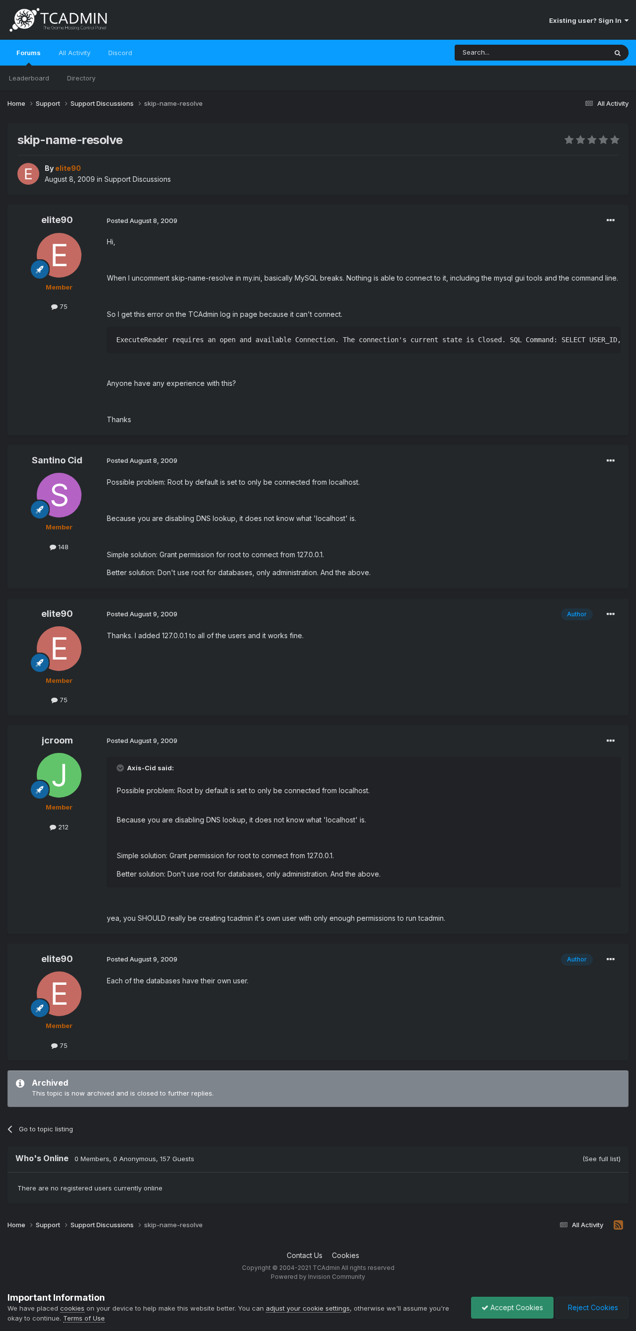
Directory (81, 78)
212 (62, 827)
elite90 (57, 220)
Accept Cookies (515, 1307)
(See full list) (601, 1159)
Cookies (345, 1255)
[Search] (618, 53)
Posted (142, 220)
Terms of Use (84, 1318)
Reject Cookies (592, 1307)
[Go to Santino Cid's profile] (59, 495)
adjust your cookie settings (308, 1308)
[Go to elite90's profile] (28, 174)
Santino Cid (57, 460)
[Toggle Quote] (121, 768)
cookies (72, 1308)
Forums (28, 53)
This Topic (577, 52)
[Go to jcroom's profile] (59, 775)
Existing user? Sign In (587, 20)
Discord (120, 53)
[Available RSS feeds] (618, 1225)
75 (63, 306)
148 (62, 547)
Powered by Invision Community (318, 1276)
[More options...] (611, 220)
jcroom (57, 740)
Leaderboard (29, 78)
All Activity (74, 53)
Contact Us (304, 1255)
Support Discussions (137, 179)
